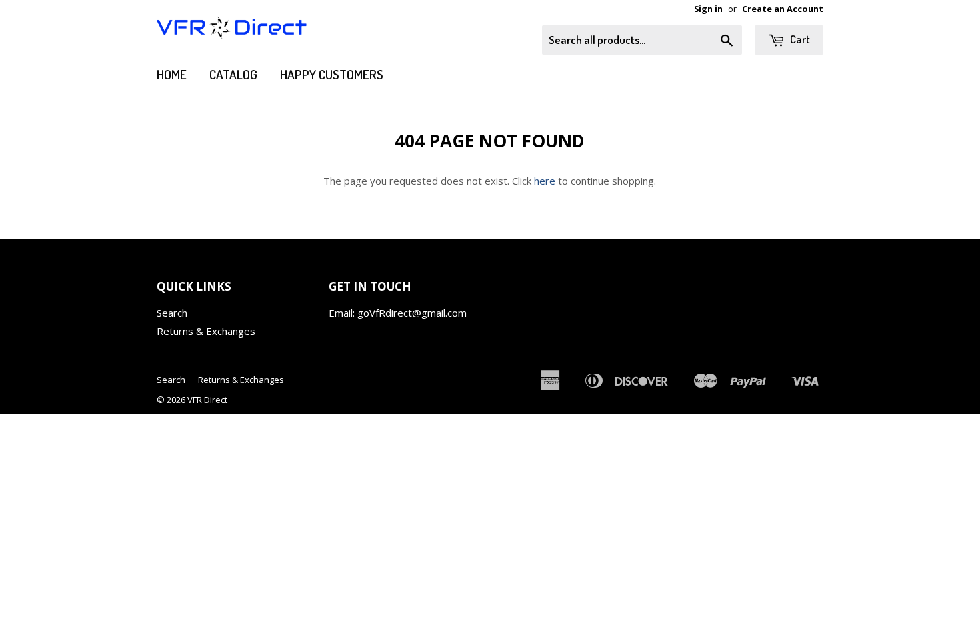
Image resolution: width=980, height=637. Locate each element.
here (544, 180)
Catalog (233, 74)
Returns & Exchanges (206, 331)
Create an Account (782, 9)
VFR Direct (207, 400)
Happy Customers (331, 74)
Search (172, 312)
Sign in (708, 9)
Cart (799, 39)
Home (172, 74)
